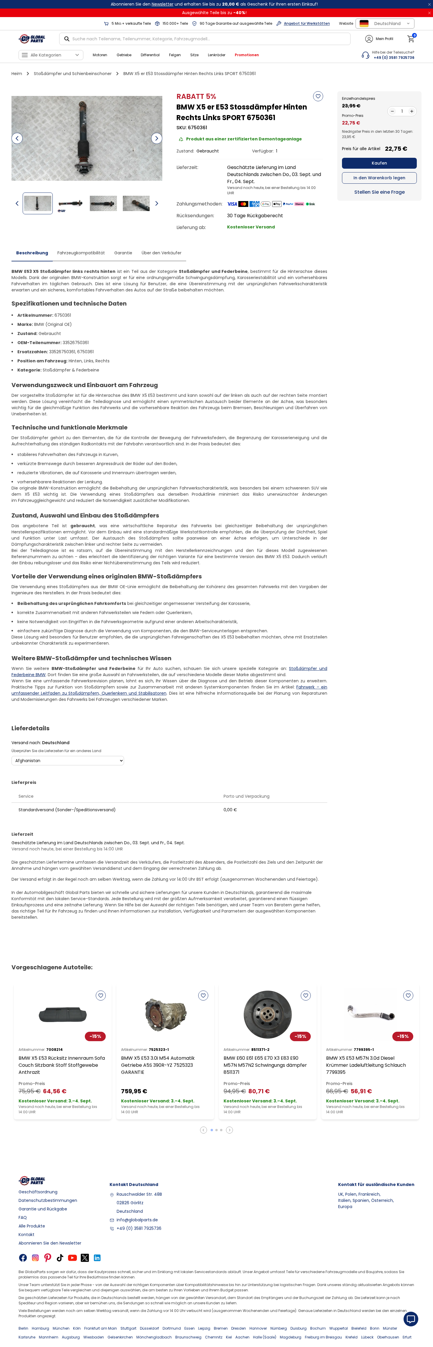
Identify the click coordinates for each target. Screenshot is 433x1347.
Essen (189, 1328)
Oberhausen (388, 1337)
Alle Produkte (32, 1226)
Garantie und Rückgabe (43, 1209)
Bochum (318, 1328)
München (61, 1328)
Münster (390, 1328)
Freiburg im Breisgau (323, 1337)
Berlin (23, 1328)
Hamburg (40, 1328)
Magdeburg (290, 1337)
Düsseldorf (149, 1328)
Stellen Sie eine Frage (379, 192)
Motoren (100, 54)
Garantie (123, 253)
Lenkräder (216, 54)
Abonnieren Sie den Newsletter (50, 1243)
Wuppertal (338, 1328)
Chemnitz (213, 1337)
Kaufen (379, 163)
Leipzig (204, 1328)
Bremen (221, 1328)
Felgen (175, 54)
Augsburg (71, 1337)
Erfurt (407, 1337)
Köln (77, 1328)
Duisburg (298, 1328)
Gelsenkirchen (120, 1337)
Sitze (194, 54)
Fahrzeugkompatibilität (81, 253)
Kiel (229, 1337)
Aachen (242, 1337)
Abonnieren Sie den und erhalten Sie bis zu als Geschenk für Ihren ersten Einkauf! (214, 4)
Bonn (374, 1328)
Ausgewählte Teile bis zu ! (214, 13)
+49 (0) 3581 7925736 (139, 1228)
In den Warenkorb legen (379, 178)
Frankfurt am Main (100, 1328)
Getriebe (124, 54)
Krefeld (352, 1337)
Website (346, 23)
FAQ (23, 1217)
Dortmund (172, 1328)
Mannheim (48, 1337)
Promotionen (247, 54)
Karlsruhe (27, 1337)
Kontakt (26, 1234)
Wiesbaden (93, 1337)
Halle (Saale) (264, 1337)
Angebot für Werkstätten (307, 23)
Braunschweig (188, 1337)
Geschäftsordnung (38, 1192)
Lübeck (367, 1337)
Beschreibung (32, 253)
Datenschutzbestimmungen (48, 1200)
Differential (150, 54)
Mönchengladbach (154, 1337)
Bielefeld (358, 1328)
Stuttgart (128, 1328)
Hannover (258, 1328)
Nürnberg (278, 1328)
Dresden (238, 1328)
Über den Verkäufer (161, 253)
